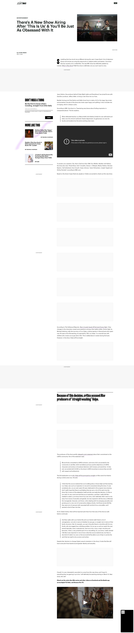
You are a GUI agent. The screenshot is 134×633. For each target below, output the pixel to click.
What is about (67, 65)
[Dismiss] (132, 611)
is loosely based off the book (93, 327)
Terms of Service (46, 111)
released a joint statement (85, 454)
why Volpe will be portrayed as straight (83, 475)
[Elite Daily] (22, 3)
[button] (85, 602)
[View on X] (85, 187)
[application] (85, 603)
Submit (49, 117)
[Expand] (122, 611)
